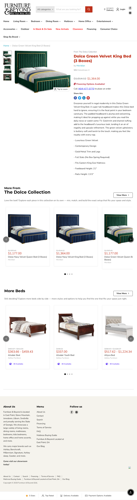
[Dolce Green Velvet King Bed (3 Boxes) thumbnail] (7, 54)
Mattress (68, 21)
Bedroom (36, 21)
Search (40, 419)
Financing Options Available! (90, 84)
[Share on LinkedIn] (83, 97)
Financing (91, 29)
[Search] (88, 9)
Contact (40, 415)
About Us (41, 412)
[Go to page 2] (67, 274)
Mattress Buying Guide (47, 435)
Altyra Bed (109, 355)
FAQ (39, 431)
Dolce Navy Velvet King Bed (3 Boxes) (74, 256)
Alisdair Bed (14, 355)
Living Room (19, 21)
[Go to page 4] (72, 274)
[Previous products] (6, 239)
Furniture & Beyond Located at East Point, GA (41, 479)
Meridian (81, 65)
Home (6, 21)
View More (122, 195)
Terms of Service (44, 427)
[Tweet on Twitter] (79, 97)
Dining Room (52, 21)
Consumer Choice (108, 29)
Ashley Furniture (14, 358)
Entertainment (104, 21)
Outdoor (25, 29)
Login (122, 9)
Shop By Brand (11, 36)
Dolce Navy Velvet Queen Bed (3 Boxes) (27, 256)
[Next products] (131, 239)
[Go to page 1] (65, 274)
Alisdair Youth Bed (65, 355)
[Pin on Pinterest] (88, 97)
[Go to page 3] (69, 274)
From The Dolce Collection (85, 52)
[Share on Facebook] (75, 97)
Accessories (9, 29)
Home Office (85, 21)
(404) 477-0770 (86, 88)
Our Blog (41, 446)
